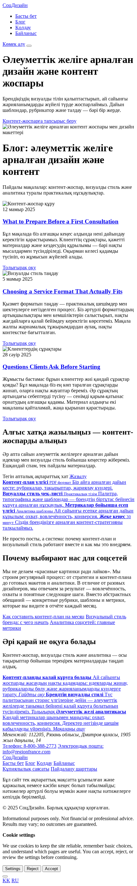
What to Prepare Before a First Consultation (61, 221)
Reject (33, 868)
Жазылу (78, 476)
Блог (20, 21)
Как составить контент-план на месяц (43, 616)
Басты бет (26, 16)
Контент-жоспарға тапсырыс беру (39, 121)
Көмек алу (14, 44)
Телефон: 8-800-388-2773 (29, 746)
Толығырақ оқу (19, 267)
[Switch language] (5, 876)
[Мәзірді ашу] (29, 46)
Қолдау (23, 27)
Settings (12, 868)
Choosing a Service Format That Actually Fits (62, 291)
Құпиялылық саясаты (26, 769)
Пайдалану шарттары (74, 769)
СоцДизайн (15, 5)
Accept (51, 868)
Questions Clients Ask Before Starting (51, 366)
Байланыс (26, 33)
